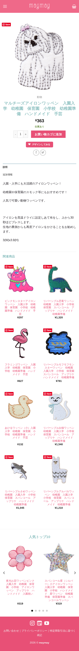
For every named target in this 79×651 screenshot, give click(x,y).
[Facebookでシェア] (36, 153)
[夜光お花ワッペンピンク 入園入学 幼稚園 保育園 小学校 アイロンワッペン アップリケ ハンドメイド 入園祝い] (20, 558)
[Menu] (5, 6)
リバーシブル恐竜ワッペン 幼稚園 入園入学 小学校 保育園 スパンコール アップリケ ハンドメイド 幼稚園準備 (58, 307)
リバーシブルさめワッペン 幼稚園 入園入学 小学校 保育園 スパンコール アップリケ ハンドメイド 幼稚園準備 (20, 498)
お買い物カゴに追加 (48, 134)
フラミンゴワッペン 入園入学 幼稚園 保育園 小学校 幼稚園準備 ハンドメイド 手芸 (20, 369)
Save (8, 24)
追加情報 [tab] (7, 174)
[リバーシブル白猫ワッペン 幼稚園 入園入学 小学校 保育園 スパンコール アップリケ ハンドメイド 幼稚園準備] (58, 406)
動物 (39, 97)
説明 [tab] (5, 167)
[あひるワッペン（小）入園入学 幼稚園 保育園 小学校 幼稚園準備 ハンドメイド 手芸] (20, 406)
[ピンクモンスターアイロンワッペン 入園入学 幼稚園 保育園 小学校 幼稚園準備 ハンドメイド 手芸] (20, 279)
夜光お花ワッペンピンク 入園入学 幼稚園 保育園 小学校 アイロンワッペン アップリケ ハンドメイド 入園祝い (20, 587)
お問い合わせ (11, 630)
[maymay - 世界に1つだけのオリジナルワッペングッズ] (39, 6)
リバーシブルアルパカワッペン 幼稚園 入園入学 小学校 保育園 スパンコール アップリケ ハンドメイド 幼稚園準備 (58, 498)
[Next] (75, 573)
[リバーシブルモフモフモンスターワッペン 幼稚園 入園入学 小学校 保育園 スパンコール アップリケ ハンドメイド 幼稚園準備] (58, 343)
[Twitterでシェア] (43, 153)
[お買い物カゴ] (74, 6)
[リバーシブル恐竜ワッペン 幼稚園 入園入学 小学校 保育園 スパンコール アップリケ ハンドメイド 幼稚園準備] (58, 279)
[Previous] (4, 573)
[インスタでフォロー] (32, 623)
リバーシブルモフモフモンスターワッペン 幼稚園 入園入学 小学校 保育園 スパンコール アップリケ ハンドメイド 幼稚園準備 (58, 371)
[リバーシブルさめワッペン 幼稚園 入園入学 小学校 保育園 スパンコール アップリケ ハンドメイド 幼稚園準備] (20, 470)
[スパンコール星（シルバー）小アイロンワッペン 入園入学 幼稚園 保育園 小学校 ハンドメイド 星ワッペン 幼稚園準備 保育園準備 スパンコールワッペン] (58, 558)
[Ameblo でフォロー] (39, 623)
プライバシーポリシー (34, 630)
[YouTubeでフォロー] (46, 623)
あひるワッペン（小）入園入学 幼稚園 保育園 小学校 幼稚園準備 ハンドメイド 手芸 (20, 433)
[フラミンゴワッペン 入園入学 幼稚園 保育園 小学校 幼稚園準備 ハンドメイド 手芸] (20, 343)
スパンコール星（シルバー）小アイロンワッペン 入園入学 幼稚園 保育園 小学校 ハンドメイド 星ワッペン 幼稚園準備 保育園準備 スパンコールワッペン (59, 590)
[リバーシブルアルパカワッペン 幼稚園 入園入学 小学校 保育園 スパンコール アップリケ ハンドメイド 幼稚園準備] (58, 470)
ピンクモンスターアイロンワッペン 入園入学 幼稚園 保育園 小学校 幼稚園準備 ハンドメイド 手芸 (20, 307)
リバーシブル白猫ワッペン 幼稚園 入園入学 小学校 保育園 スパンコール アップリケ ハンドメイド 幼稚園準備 (58, 434)
